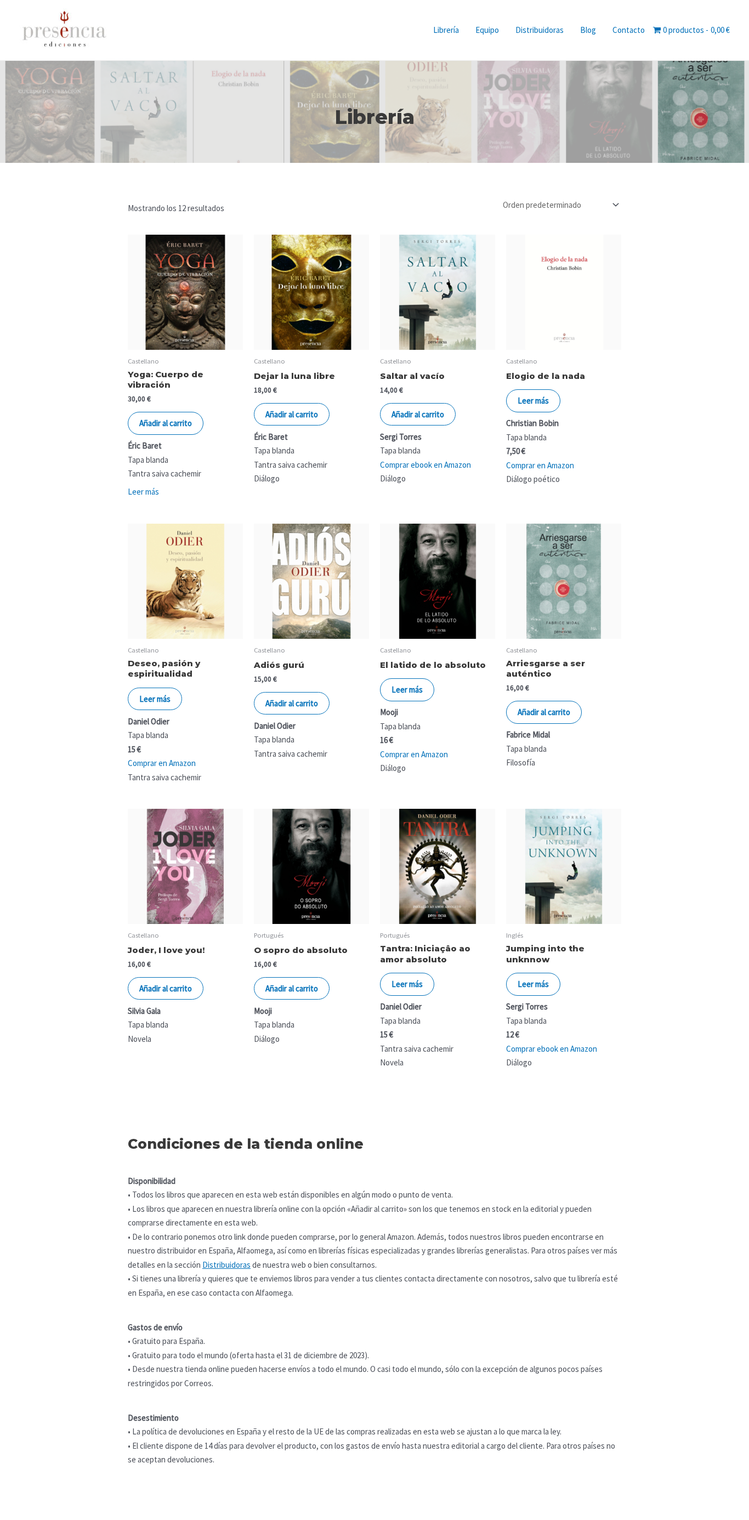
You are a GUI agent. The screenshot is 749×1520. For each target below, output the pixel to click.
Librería (446, 30)
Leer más (143, 491)
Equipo (487, 30)
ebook (547, 1048)
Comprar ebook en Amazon (425, 465)
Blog (588, 30)
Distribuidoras (539, 30)
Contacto (628, 30)
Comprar (521, 1048)
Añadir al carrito (165, 423)
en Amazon (577, 1048)
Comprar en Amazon (540, 465)
